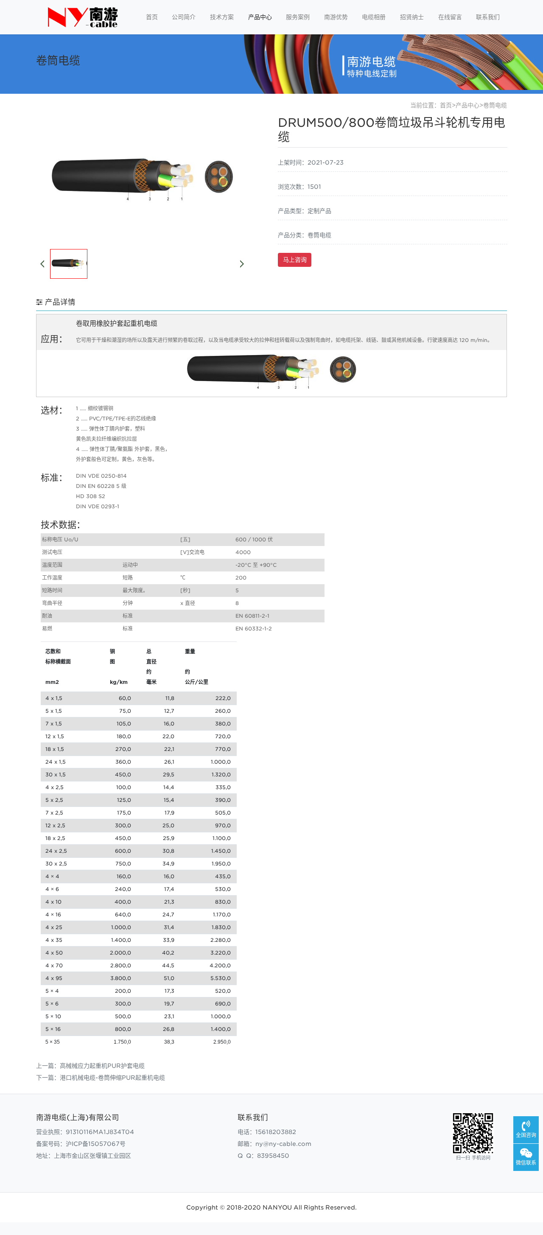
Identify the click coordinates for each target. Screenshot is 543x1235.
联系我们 (488, 17)
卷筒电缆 (495, 105)
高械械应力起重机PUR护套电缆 (102, 1065)
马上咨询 (295, 259)
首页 (152, 17)
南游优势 (336, 17)
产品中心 (260, 17)
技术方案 (222, 17)
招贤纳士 (412, 17)
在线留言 (450, 17)
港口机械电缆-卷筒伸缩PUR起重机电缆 (112, 1077)
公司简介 (184, 17)
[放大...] (271, 387)
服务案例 (298, 17)
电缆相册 (374, 17)
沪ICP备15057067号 (96, 1143)
